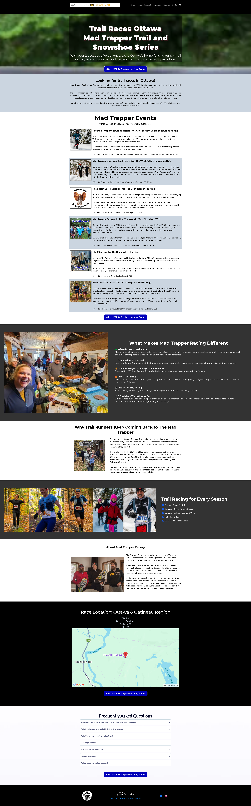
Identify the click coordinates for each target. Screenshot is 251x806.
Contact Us (137, 798)
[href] (125, 657)
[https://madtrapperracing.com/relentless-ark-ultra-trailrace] (80, 291)
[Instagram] (166, 795)
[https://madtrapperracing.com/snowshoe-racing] (80, 139)
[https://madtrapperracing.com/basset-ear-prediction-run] (80, 198)
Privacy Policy (114, 798)
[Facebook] (161, 795)
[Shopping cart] (180, 5)
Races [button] (139, 5)
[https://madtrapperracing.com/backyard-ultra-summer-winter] (80, 170)
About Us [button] (166, 5)
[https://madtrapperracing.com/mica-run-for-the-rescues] (80, 261)
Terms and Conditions (126, 798)
